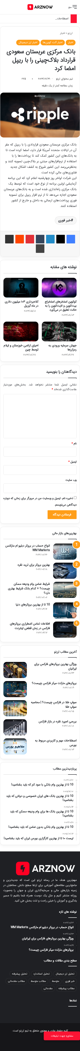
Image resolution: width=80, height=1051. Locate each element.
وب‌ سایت (71, 480)
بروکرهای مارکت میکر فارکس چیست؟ (54, 683)
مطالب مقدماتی (16, 981)
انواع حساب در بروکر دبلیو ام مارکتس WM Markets (27, 548)
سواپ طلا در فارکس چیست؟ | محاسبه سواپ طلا (54, 704)
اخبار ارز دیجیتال (28, 42)
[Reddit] (19, 239)
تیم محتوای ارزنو (64, 79)
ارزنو (70, 33)
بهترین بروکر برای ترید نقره (34, 564)
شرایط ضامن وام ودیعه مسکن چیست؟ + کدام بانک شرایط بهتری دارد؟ (29, 588)
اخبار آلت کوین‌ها (53, 42)
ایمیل (72, 462)
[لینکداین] (50, 239)
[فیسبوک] (71, 239)
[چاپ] (40, 248)
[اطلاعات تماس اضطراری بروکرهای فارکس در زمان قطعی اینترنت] (65, 630)
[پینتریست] (30, 239)
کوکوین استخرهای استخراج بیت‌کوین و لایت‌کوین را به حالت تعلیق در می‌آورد (61, 305)
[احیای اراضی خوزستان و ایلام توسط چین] (20, 331)
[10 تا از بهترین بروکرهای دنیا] (65, 610)
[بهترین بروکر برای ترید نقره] (65, 571)
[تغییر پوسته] (13, 9)
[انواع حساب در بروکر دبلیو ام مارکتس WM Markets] (65, 552)
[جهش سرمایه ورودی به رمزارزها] (59, 331)
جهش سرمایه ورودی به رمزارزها (62, 347)
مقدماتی (48, 988)
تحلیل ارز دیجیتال (65, 974)
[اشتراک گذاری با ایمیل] (9, 239)
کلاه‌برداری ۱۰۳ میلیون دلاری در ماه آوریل (21, 303)
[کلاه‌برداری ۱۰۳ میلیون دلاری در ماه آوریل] (20, 288)
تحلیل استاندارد (41, 974)
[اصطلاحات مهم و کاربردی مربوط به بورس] (15, 746)
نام (74, 443)
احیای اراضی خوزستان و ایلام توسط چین (21, 347)
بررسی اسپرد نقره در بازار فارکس (58, 721)
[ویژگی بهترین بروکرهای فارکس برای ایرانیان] (15, 670)
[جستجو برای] (5, 9)
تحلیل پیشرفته (19, 974)
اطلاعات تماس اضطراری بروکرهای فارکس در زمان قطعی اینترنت (30, 626)
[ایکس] (60, 239)
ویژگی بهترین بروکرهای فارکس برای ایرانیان (55, 666)
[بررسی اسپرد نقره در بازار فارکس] (15, 727)
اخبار (62, 33)
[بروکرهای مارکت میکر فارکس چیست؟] (15, 689)
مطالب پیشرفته (66, 988)
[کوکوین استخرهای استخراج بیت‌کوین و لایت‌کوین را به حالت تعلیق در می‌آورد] (59, 288)
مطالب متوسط (38, 981)
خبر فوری (64, 220)
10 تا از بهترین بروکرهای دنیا (33, 604)
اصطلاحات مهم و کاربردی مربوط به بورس (45, 18)
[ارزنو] (40, 7)
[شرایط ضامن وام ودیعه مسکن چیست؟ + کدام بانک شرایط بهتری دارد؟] (65, 590)
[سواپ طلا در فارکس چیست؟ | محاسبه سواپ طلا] (15, 708)
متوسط (55, 981)
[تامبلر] (40, 239)
